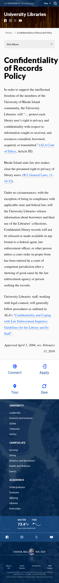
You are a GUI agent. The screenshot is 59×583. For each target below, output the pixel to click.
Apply (44, 373)
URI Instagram (22, 537)
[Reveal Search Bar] (55, 3)
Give (44, 393)
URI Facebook (7, 537)
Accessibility (36, 566)
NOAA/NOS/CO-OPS (28, 528)
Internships (15, 509)
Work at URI (8, 567)
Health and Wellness (19, 466)
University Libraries (25, 14)
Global (12, 424)
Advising (13, 498)
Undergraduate (17, 487)
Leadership (14, 413)
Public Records (22, 567)
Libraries (13, 503)
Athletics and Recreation (22, 461)
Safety (12, 434)
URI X (37, 537)
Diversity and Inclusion (20, 418)
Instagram (10, 20)
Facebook (5, 20)
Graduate (14, 493)
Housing (13, 450)
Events (12, 472)
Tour (15, 393)
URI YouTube (51, 537)
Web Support (50, 567)
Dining (12, 455)
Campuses (14, 429)
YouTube (20, 20)
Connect (15, 373)
